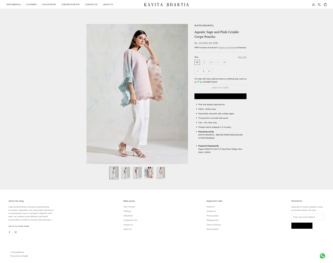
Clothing (31, 4)
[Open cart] (325, 4)
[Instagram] (16, 232)
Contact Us (91, 4)
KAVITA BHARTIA (204, 25)
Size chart (242, 57)
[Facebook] (9, 232)
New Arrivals (14, 4)
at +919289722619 (208, 82)
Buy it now (220, 96)
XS (197, 62)
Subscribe (302, 226)
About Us (108, 4)
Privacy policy (213, 215)
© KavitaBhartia (17, 252)
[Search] (319, 4)
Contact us (211, 211)
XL (225, 62)
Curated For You (70, 4)
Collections (49, 4)
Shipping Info (212, 220)
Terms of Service (214, 224)
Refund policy (213, 229)
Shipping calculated (226, 47)
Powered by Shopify (19, 256)
